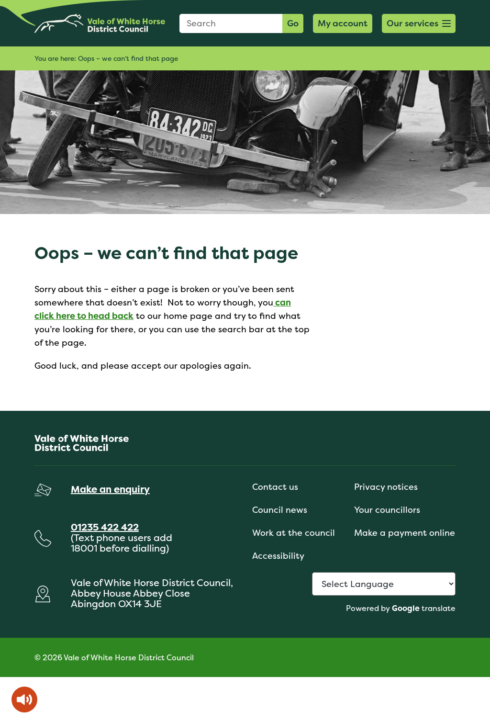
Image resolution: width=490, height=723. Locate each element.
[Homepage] (99, 23)
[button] (419, 23)
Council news (279, 510)
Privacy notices (386, 487)
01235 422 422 (105, 526)
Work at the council (293, 533)
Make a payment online (404, 533)
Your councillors (387, 510)
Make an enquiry (110, 489)
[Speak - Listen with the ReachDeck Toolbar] (24, 699)
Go (293, 23)
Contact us (275, 487)
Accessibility (278, 556)
